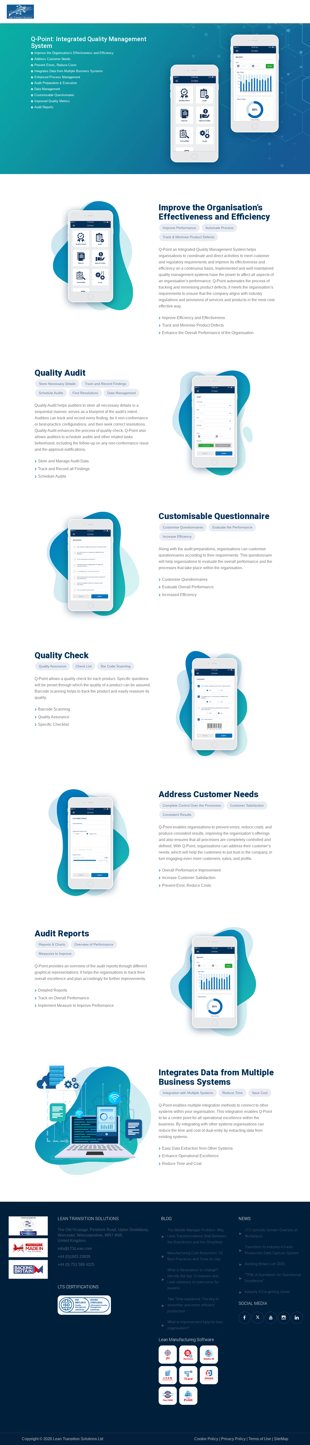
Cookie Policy (206, 1439)
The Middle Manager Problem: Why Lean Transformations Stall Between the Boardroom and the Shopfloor (196, 1236)
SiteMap (280, 1439)
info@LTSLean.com (75, 1248)
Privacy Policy (233, 1439)
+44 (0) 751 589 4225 (76, 1264)
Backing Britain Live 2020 (265, 1264)
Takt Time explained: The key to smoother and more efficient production (193, 1305)
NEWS (245, 1218)
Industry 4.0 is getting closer (267, 1292)
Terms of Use (260, 1439)
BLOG (166, 1218)
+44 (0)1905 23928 (74, 1256)
